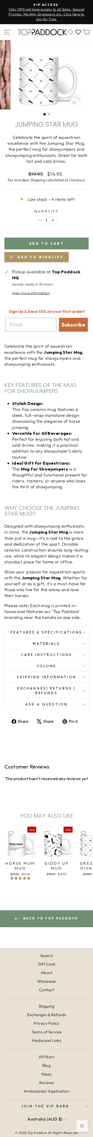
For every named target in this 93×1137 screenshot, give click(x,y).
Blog (46, 1065)
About (46, 972)
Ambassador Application (46, 1091)
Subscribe (73, 324)
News (46, 1074)
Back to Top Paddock (50, 918)
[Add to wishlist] (11, 833)
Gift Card (46, 964)
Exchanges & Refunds (46, 1014)
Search (46, 955)
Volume (47, 666)
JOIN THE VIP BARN (45, 1106)
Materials (46, 644)
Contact (46, 989)
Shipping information (46, 677)
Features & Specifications (46, 632)
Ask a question (46, 704)
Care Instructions (46, 655)
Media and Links (46, 1040)
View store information (31, 293)
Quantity (46, 211)
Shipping (37, 180)
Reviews (46, 1082)
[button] (20, 878)
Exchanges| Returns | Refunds (46, 690)
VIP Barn (46, 1056)
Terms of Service (46, 1032)
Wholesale (46, 981)
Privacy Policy (46, 1023)
